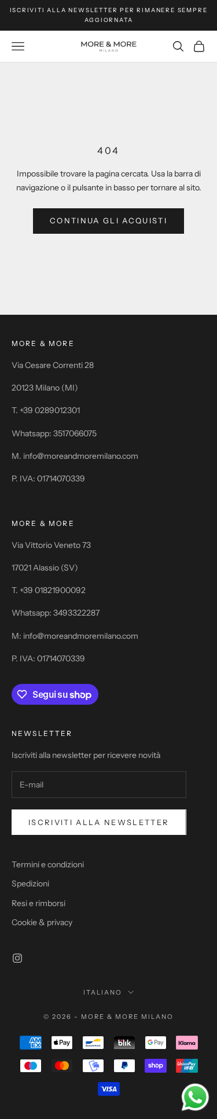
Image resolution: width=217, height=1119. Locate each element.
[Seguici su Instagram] (17, 958)
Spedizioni (30, 883)
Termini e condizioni (48, 864)
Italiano (102, 992)
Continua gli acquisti (108, 220)
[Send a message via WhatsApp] (195, 1097)
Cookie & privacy (42, 922)
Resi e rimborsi (38, 903)
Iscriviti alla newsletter (99, 822)
